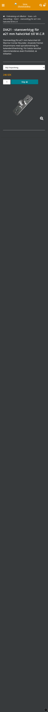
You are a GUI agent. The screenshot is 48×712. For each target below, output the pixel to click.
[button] (44, 5)
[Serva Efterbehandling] (24, 6)
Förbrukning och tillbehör (16, 16)
